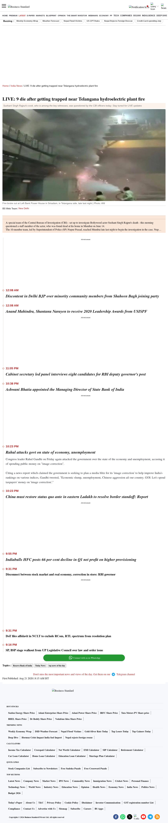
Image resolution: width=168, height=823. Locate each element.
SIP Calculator (110, 750)
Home (5, 16)
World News (35, 787)
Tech (116, 15)
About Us (30, 802)
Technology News (16, 787)
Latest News (14, 781)
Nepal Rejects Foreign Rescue (118, 21)
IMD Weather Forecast (46, 731)
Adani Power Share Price (84, 713)
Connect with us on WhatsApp (86, 657)
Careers (87, 808)
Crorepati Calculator (44, 750)
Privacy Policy (54, 802)
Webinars (93, 16)
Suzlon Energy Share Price (21, 713)
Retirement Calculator (132, 750)
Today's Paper (15, 802)
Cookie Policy (71, 802)
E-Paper (31, 16)
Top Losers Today (120, 731)
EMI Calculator (91, 750)
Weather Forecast (50, 21)
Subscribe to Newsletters (45, 768)
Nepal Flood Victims (73, 21)
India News (16, 85)
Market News (48, 781)
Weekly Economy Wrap (27, 21)
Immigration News (102, 781)
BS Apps (99, 808)
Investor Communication (108, 802)
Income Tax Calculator (19, 750)
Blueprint (51, 16)
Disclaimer (87, 802)
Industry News (51, 787)
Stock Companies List (19, 768)
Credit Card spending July (149, 21)
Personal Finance (140, 781)
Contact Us (28, 808)
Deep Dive (162, 15)
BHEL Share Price (17, 719)
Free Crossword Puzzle (95, 768)
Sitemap (63, 808)
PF (111, 16)
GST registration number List (139, 802)
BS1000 (137, 15)
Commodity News (81, 781)
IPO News (64, 781)
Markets (40, 16)
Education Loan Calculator (72, 756)
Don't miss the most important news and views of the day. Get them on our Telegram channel (84, 674)
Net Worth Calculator (69, 750)
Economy (104, 16)
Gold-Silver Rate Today (96, 731)
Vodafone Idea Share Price (68, 719)
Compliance (14, 808)
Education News (70, 787)
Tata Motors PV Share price (135, 713)
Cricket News (121, 781)
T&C (40, 802)
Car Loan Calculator (18, 756)
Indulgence (148, 15)
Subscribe (75, 808)
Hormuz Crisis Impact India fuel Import (42, 737)
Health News (99, 787)
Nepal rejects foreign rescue (79, 737)
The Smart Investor (77, 16)
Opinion (61, 16)
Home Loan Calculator (43, 756)
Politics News (147, 787)
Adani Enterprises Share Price (53, 713)
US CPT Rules (93, 21)
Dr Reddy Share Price (41, 719)
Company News (31, 781)
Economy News (116, 787)
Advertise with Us (46, 808)
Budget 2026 (14, 793)
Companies (126, 15)
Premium (13, 16)
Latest (22, 16)
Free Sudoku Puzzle (71, 768)
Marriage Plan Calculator (102, 756)
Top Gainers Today (141, 731)
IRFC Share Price (109, 713)
